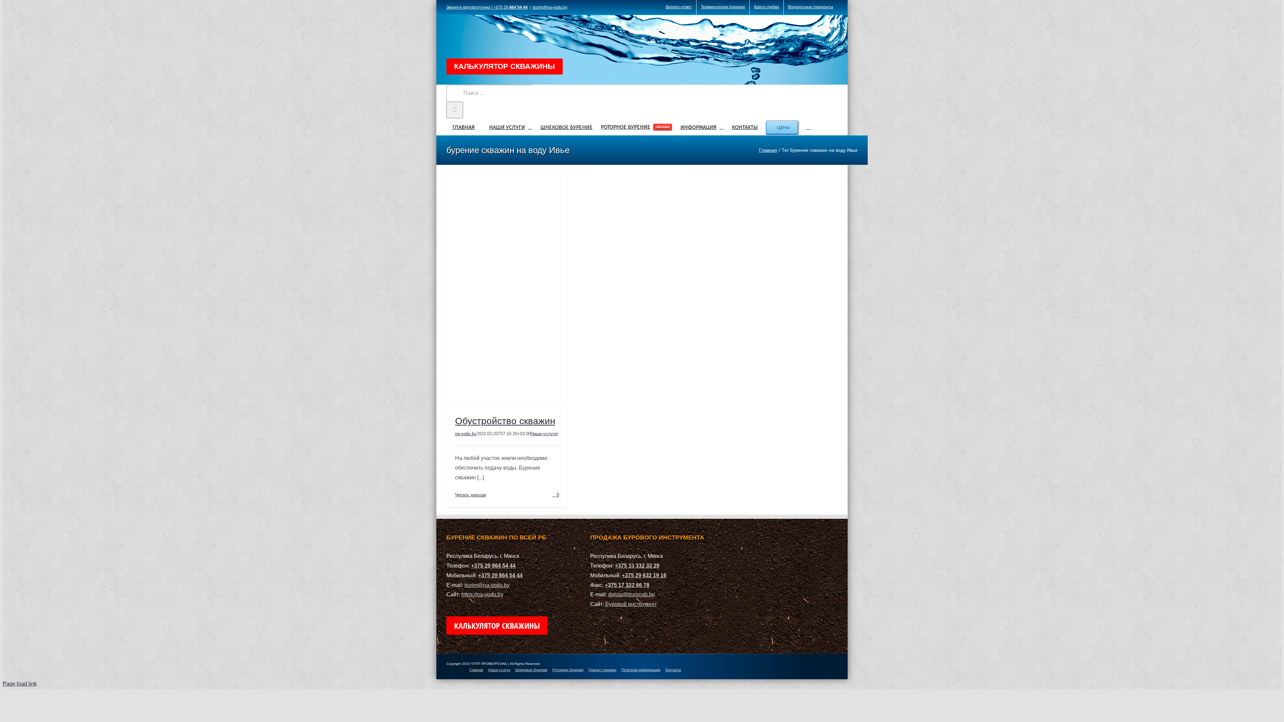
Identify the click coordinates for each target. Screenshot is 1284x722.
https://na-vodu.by (482, 594)
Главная (476, 670)
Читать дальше (470, 494)
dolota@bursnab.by (631, 594)
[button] (808, 126)
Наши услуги (544, 433)
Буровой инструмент (631, 604)
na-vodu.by (465, 433)
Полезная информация (640, 670)
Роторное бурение (567, 670)
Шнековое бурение (531, 670)
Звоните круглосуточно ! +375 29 (487, 7)
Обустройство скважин (505, 421)
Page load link (20, 684)
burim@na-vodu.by (550, 7)
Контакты (673, 670)
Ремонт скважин (602, 670)
